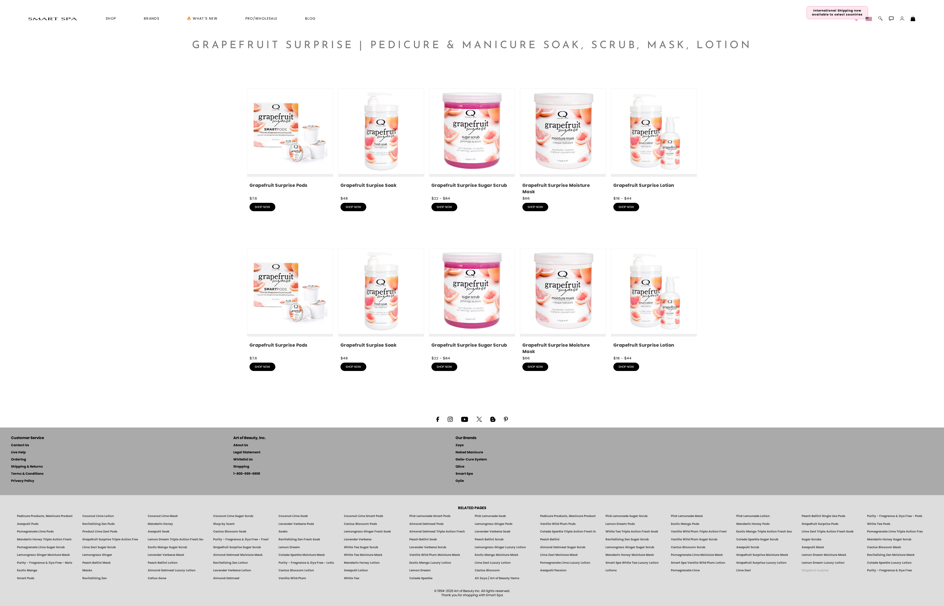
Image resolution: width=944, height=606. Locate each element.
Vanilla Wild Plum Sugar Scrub (694, 539)
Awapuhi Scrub (747, 547)
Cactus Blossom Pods (360, 523)
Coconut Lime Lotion (98, 516)
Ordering (18, 459)
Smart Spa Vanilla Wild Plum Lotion (698, 562)
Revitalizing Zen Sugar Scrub (627, 539)
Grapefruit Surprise (815, 570)
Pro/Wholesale (261, 18)
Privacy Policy (22, 481)
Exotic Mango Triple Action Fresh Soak (764, 531)
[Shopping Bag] (913, 19)
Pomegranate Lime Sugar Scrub (41, 547)
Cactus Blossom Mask (884, 547)
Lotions (611, 570)
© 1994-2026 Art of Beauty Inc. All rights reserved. (472, 593)
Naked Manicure (469, 452)
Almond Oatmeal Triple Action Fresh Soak (437, 531)
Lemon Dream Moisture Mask (824, 554)
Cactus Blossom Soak (229, 531)
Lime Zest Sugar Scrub (99, 547)
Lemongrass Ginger (97, 554)
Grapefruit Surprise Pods (820, 523)
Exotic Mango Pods (685, 523)
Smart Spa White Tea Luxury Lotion (632, 562)
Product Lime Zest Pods (100, 531)
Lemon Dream (289, 547)
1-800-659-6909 (246, 473)
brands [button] (151, 18)
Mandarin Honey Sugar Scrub (889, 539)
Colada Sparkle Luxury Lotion (889, 562)
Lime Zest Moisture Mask (559, 554)
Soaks (283, 531)
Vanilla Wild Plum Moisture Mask (434, 554)
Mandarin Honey (160, 523)
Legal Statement (246, 452)
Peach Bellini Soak (423, 539)
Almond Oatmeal (226, 578)
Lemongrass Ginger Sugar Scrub (629, 547)
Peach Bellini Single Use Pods (823, 516)
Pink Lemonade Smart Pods (430, 516)
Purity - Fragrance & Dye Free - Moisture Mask (45, 562)
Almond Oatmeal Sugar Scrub (562, 547)
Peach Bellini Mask (96, 562)
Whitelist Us (243, 459)
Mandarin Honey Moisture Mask (629, 554)
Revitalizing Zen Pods (98, 523)
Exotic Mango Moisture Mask (496, 554)
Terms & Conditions (27, 473)
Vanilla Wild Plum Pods (558, 523)
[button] (52, 18)
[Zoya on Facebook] (437, 419)
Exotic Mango (27, 570)
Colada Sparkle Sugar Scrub (757, 539)
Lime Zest (743, 570)
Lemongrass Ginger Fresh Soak (367, 531)
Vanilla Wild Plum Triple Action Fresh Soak (698, 531)
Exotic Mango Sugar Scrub (167, 547)
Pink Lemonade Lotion (753, 516)
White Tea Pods (878, 523)
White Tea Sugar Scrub (361, 547)
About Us (240, 445)
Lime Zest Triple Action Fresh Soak (828, 531)
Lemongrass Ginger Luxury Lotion (500, 547)
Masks (87, 570)
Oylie (460, 481)
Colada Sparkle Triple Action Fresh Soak (568, 531)
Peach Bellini (550, 539)
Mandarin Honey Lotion (362, 562)
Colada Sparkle (420, 578)
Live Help (18, 452)
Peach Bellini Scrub (489, 539)
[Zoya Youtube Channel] (464, 419)
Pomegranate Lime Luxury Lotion (565, 562)
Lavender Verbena (357, 539)
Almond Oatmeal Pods (426, 523)
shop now (262, 207)
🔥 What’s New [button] (202, 18)
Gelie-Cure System (471, 459)
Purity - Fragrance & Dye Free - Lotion (306, 562)
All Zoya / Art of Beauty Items (497, 578)
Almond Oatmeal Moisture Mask (238, 554)
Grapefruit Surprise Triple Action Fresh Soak (110, 539)
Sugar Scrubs (812, 539)
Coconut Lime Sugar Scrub (233, 516)
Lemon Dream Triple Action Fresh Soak (175, 539)
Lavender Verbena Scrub (427, 547)
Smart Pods (25, 578)
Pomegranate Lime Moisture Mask (697, 554)
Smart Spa (464, 473)
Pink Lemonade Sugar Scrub (626, 516)
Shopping (241, 466)
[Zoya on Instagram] (450, 419)
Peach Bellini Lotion (162, 562)
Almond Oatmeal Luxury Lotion (171, 570)
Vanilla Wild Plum (292, 578)
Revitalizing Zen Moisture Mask (890, 554)
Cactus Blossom (487, 570)
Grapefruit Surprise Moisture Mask (762, 554)
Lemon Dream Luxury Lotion (823, 562)
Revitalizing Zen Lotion (230, 562)
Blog (310, 18)
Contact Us (20, 445)
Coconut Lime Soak (293, 516)
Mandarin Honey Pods (753, 523)
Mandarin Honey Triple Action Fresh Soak (45, 539)
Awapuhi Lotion (356, 570)
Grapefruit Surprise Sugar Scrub (237, 547)
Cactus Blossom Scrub (688, 547)
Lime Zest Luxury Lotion (493, 562)
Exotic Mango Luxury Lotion (430, 562)
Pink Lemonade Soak (490, 516)
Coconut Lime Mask (163, 516)
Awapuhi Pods (28, 523)
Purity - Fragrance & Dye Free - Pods (894, 516)
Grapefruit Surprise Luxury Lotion (761, 562)
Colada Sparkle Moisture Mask (302, 554)
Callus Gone (157, 578)
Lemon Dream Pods (620, 523)
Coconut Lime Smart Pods (363, 516)
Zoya (460, 445)
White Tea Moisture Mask (363, 554)
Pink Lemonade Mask (687, 516)
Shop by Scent (224, 523)
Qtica (460, 466)
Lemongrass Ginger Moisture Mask (43, 554)
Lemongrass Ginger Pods (494, 523)
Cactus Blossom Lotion (296, 570)
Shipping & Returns (27, 466)
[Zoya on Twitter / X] (479, 419)
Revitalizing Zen (94, 578)
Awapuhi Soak (158, 531)
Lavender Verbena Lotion (232, 570)
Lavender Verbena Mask (166, 554)
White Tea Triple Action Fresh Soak (631, 531)
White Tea (351, 578)
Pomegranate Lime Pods (35, 531)
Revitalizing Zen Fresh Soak (299, 539)
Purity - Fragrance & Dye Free (889, 570)
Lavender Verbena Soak (492, 531)
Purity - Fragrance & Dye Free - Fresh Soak (241, 539)
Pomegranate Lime (685, 570)
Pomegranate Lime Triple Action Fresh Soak (895, 531)
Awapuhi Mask (813, 547)
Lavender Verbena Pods (296, 523)
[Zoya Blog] (493, 419)
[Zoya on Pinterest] (505, 419)
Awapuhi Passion (553, 570)
